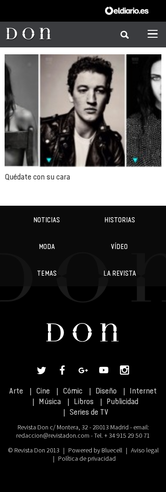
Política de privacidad (87, 458)
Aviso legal (145, 450)
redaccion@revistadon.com (52, 435)
